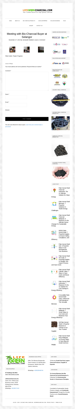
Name (7, 94)
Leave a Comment (39, 40)
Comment (8, 70)
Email (7, 102)
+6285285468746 (38, 370)
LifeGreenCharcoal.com (37, 11)
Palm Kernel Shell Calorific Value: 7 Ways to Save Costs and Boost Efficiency (64, 273)
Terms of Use (59, 402)
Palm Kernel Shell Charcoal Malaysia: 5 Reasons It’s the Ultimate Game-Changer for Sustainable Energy (60, 220)
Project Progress (18, 56)
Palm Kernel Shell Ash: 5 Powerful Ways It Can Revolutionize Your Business (64, 247)
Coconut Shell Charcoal (26, 402)
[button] (45, 24)
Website (7, 110)
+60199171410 (15, 388)
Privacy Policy (50, 402)
